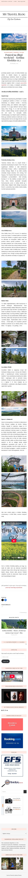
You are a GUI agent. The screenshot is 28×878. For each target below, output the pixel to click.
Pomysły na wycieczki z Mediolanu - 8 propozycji (13, 844)
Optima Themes (18, 875)
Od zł (16, 800)
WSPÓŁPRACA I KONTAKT (6, 1)
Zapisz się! (5, 661)
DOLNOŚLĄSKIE (8, 52)
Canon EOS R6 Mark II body (17, 798)
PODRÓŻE (16, 52)
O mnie (15, 1)
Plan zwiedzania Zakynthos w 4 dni (9, 843)
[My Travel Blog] (14, 16)
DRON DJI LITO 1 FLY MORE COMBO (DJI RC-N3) (17, 807)
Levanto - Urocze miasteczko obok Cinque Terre (13, 846)
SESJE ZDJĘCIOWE (21, 1)
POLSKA (22, 52)
